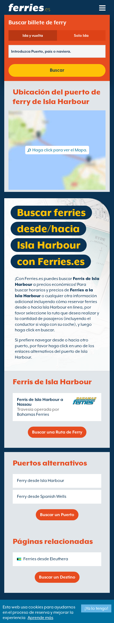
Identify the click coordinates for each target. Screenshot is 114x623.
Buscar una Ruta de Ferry (57, 432)
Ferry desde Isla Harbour (40, 480)
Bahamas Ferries (33, 414)
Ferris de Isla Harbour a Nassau (40, 402)
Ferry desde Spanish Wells (41, 496)
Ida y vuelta (33, 35)
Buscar (57, 70)
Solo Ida (81, 35)
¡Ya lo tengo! (96, 608)
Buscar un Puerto (57, 514)
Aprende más (40, 617)
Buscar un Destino (57, 577)
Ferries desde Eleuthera (45, 559)
